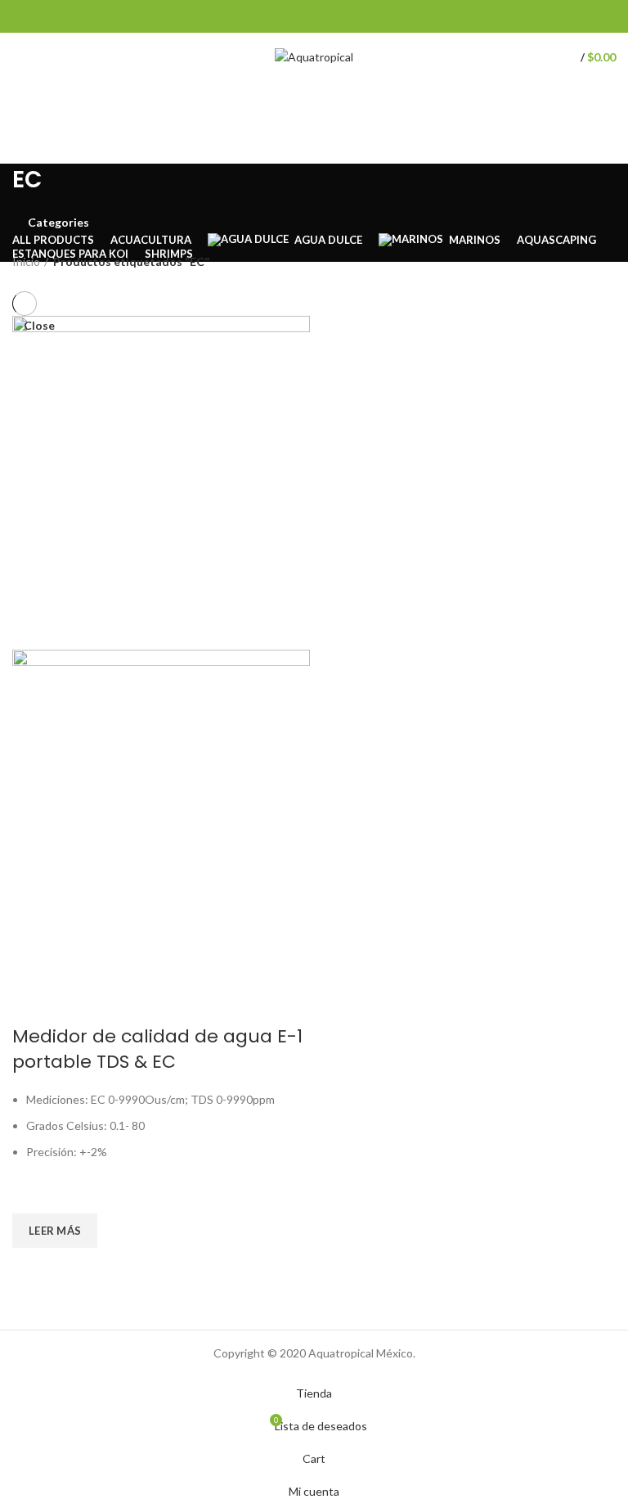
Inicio (26, 261)
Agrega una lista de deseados (32, 1193)
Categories (58, 222)
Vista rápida (32, 1268)
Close (39, 325)
